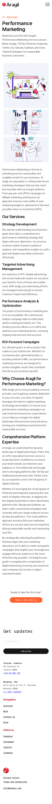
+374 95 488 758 (11, 673)
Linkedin (8, 753)
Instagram (8, 742)
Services (8, 706)
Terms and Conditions (15, 782)
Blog (5, 722)
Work (5, 711)
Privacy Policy (11, 778)
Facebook (8, 736)
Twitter (7, 747)
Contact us (9, 717)
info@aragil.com (12, 788)
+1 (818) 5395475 (12, 692)
